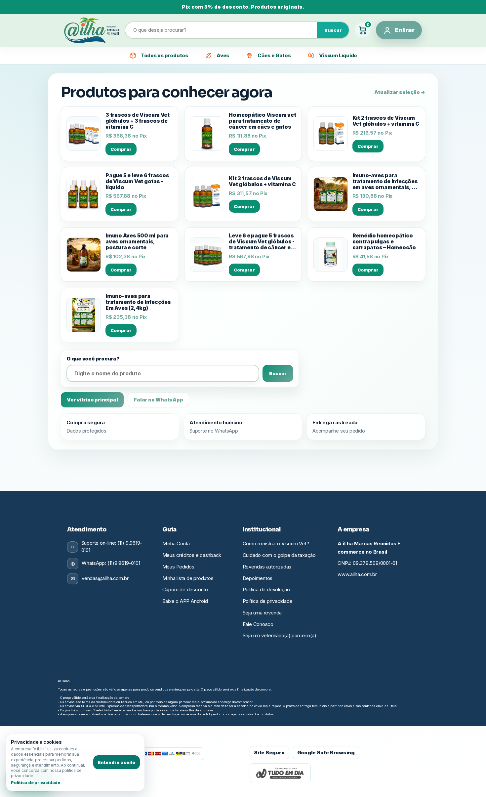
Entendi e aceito (116, 762)
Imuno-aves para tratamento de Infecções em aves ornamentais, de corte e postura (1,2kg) (385, 181)
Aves (223, 55)
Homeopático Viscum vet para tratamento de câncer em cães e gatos (262, 121)
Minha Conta (176, 543)
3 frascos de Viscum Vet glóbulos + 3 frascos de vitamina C (137, 121)
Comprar (121, 149)
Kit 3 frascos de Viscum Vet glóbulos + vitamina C (262, 182)
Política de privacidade (268, 601)
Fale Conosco (258, 624)
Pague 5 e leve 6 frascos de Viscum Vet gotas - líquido (137, 181)
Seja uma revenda (262, 612)
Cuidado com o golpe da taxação (279, 555)
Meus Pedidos (178, 567)
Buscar (333, 30)
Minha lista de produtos (188, 578)
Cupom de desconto (185, 589)
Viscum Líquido (338, 55)
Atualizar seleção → (399, 92)
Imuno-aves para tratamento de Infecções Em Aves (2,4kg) (138, 302)
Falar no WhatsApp (158, 400)
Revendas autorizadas (267, 567)
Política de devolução (266, 589)
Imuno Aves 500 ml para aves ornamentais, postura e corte (137, 242)
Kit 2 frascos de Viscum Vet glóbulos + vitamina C (385, 121)
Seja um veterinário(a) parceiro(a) (279, 635)
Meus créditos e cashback (192, 555)
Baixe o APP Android (185, 601)
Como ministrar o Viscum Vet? (276, 543)
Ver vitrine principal (92, 400)
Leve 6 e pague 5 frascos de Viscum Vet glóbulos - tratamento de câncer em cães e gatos (262, 242)
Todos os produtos (164, 55)
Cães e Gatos (274, 55)
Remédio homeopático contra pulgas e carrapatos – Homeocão (384, 242)
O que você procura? (93, 359)
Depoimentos (258, 578)
